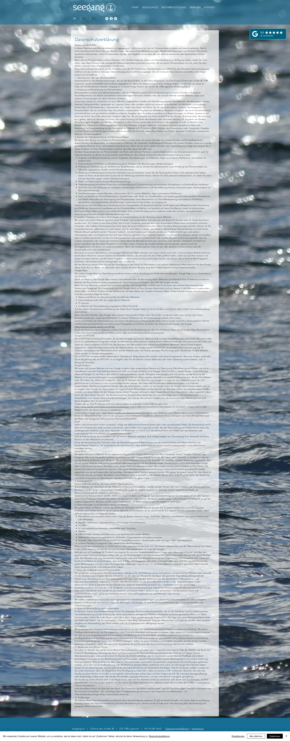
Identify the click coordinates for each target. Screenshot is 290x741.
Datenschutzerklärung (177, 728)
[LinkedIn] (115, 18)
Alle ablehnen (256, 736)
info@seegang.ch (182, 86)
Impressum (198, 728)
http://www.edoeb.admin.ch (114, 694)
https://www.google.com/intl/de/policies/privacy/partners (102, 406)
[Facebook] (111, 18)
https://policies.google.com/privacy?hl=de (95, 326)
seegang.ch (123, 48)
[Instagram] (106, 18)
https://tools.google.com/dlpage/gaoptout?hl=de (125, 412)
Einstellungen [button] (238, 736)
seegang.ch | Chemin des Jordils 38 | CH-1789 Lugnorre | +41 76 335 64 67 (117, 728)
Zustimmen (274, 736)
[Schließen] (286, 736)
